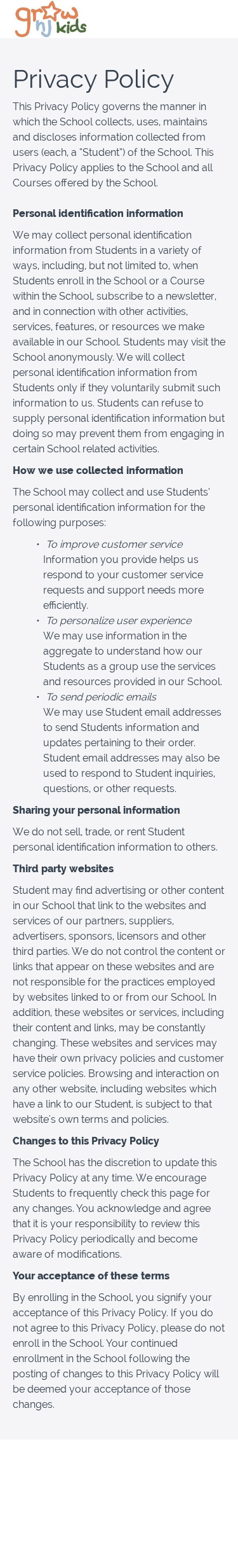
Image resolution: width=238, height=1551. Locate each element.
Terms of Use (119, 1484)
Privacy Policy (119, 1497)
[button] (217, 19)
